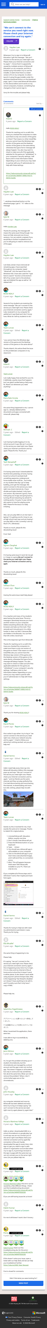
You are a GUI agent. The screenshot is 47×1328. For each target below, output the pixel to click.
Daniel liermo (9, 756)
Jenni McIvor (8, 1051)
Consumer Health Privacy (32, 1317)
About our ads (17, 1323)
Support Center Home (11, 20)
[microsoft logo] (39, 1313)
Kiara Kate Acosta (10, 398)
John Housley (8, 1092)
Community (26, 20)
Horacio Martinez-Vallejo (13, 1121)
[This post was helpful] (40, 49)
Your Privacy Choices (15, 1317)
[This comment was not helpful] (40, 189)
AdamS (9, 118)
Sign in (43, 4)
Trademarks (35, 1320)
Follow (10, 41)
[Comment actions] (40, 115)
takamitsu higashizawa (12, 1009)
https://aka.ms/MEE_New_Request (16, 1265)
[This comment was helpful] (37, 189)
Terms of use (25, 1320)
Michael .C (7, 429)
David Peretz (8, 724)
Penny (6, 1168)
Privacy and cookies (13, 1320)
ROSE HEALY (14, 128)
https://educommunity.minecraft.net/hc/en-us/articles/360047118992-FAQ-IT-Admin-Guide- (21, 175)
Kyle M (6, 217)
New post (23, 1283)
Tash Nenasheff (9, 462)
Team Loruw (8, 327)
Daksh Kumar (9, 1208)
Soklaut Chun (8, 585)
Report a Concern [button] (28, 50)
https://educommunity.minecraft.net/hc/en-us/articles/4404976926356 (18, 1191)
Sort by (39, 103)
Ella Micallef (8, 943)
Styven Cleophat (10, 545)
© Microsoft (29, 1323)
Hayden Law (15, 47)
